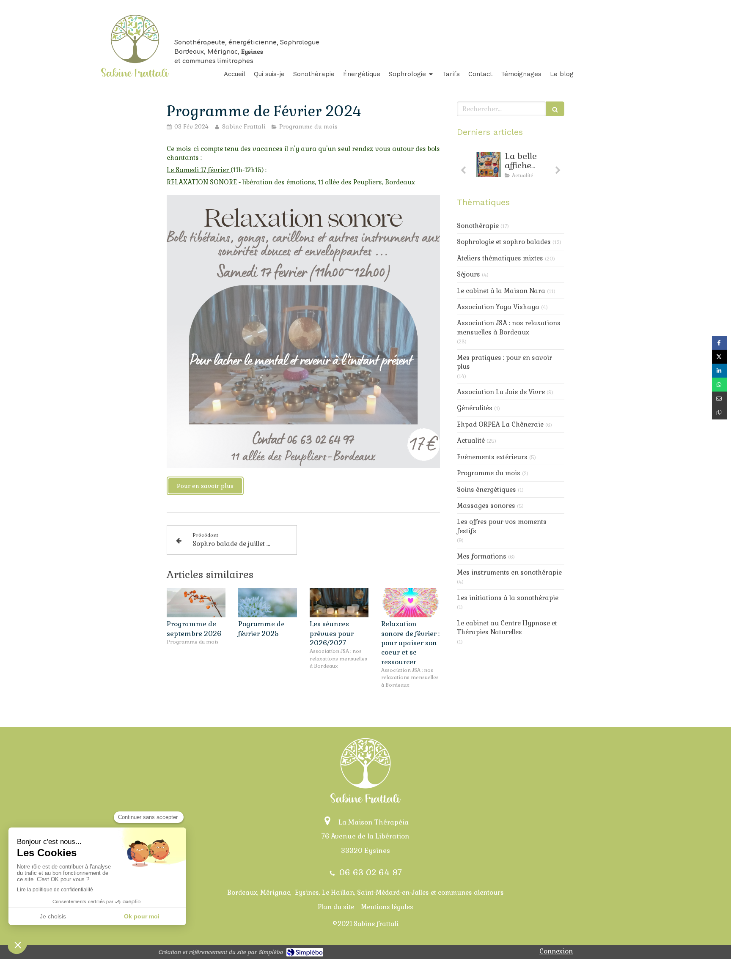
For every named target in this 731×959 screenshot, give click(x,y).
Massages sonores (486, 505)
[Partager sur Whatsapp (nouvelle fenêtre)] (719, 385)
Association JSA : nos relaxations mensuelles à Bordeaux (509, 327)
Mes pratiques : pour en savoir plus (504, 361)
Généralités (474, 408)
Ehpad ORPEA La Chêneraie (500, 424)
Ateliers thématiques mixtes (500, 258)
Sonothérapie (478, 226)
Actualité (471, 440)
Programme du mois (488, 473)
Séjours (468, 274)
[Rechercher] (555, 108)
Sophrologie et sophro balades (504, 242)
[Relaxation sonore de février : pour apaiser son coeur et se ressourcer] (410, 603)
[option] (511, 167)
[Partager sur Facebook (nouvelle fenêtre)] (719, 343)
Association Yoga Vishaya (498, 307)
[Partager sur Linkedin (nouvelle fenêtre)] (719, 371)
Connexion (556, 951)
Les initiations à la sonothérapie (507, 598)
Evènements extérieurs (492, 457)
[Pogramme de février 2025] (267, 603)
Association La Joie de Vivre (501, 392)
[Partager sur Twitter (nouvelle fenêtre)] (719, 357)
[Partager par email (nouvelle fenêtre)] (719, 399)
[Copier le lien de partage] (719, 412)
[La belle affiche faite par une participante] (488, 164)
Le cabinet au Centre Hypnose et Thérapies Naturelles (507, 627)
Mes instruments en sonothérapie (509, 572)
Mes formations (481, 556)
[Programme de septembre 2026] (196, 603)
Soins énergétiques (486, 489)
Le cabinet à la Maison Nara (501, 291)
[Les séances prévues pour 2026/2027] (339, 603)
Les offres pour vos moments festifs (502, 526)
